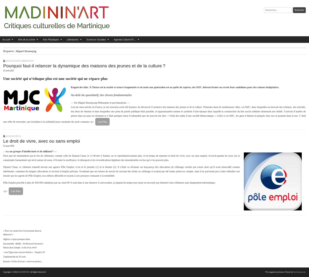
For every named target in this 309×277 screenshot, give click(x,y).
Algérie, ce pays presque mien (16, 239)
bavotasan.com (299, 272)
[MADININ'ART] (57, 15)
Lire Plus (102, 121)
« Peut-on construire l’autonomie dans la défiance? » (22, 232)
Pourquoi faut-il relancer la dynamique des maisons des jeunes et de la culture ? (84, 65)
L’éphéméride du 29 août (14, 256)
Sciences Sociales (96, 39)
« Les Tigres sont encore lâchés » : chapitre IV (24, 252)
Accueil (6, 39)
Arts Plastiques (51, 39)
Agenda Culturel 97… (125, 39)
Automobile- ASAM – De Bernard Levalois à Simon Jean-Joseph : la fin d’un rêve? (23, 245)
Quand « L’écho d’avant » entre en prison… (23, 261)
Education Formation (19, 60)
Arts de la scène (26, 39)
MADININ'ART (23, 272)
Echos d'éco (13, 136)
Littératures (73, 39)
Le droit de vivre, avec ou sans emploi (41, 141)
